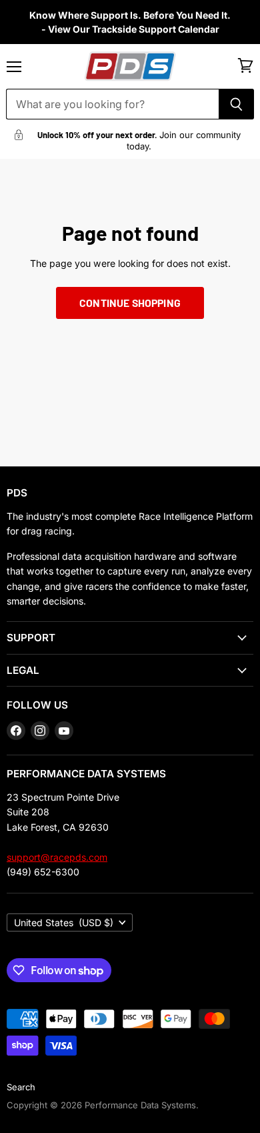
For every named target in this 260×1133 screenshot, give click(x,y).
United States (63, 922)
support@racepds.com (57, 857)
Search (21, 1087)
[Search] (236, 104)
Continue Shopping (130, 302)
